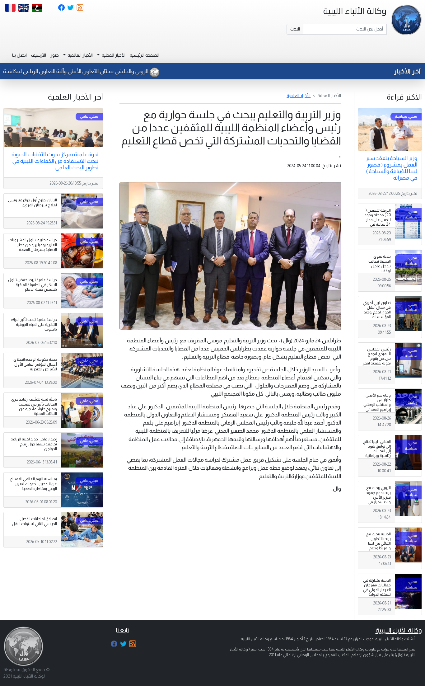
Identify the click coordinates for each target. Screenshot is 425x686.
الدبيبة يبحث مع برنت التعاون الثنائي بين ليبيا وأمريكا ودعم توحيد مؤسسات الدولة (377, 546)
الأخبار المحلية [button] (113, 55)
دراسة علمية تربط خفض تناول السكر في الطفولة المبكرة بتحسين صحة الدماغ (32, 284)
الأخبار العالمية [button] (80, 55)
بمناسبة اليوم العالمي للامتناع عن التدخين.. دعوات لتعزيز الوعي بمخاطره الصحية (33, 484)
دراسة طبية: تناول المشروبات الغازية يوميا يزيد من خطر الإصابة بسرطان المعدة (32, 244)
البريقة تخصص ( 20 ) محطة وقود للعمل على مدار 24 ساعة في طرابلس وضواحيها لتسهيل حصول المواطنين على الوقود (377, 229)
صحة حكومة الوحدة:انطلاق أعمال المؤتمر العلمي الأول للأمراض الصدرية (35, 364)
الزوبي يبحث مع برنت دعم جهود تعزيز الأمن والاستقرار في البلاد (378, 497)
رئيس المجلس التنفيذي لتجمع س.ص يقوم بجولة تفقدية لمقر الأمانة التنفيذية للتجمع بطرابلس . (377, 361)
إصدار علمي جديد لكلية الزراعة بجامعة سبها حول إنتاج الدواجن (34, 444)
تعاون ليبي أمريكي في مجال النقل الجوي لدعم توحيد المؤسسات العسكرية (377, 312)
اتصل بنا (19, 55)
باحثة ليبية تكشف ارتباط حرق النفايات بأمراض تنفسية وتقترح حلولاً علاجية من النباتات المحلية (34, 406)
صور (54, 55)
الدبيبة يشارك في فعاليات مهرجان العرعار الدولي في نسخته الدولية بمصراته (377, 589)
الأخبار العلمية (299, 95)
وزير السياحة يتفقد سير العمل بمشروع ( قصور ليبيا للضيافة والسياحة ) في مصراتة (391, 168)
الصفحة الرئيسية (144, 55)
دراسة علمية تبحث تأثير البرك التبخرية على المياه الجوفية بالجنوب (34, 324)
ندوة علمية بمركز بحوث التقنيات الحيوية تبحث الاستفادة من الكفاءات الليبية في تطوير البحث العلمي (55, 161)
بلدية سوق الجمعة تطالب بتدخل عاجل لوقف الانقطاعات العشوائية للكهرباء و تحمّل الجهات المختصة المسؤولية (378, 275)
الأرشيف (38, 55)
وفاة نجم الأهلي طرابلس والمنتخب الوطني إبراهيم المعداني (377, 402)
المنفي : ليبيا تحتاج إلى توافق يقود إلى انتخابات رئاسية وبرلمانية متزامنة (377, 451)
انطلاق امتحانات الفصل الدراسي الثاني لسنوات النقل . (33, 521)
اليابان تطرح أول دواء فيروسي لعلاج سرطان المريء (32, 202)
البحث (295, 29)
